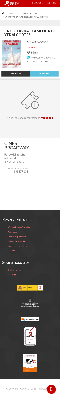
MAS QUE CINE (36, 3)
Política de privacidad (17, 236)
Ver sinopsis (44, 73)
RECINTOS (51, 3)
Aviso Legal (12, 232)
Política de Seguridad (17, 241)
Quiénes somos (14, 270)
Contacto (12, 275)
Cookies (11, 251)
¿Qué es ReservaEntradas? (19, 227)
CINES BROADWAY (28, 13)
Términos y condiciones (18, 246)
